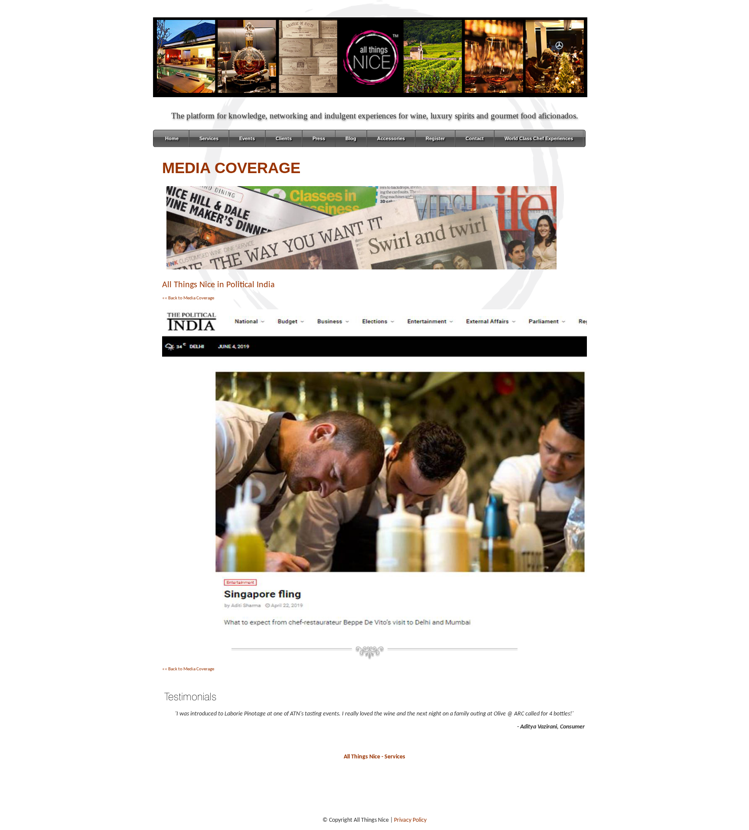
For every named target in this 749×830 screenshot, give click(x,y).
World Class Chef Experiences (539, 138)
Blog (350, 138)
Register (435, 138)
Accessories (391, 138)
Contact (475, 138)
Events (247, 138)
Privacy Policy (410, 820)
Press (319, 138)
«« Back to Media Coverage (188, 298)
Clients (284, 138)
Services (208, 138)
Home (172, 138)
